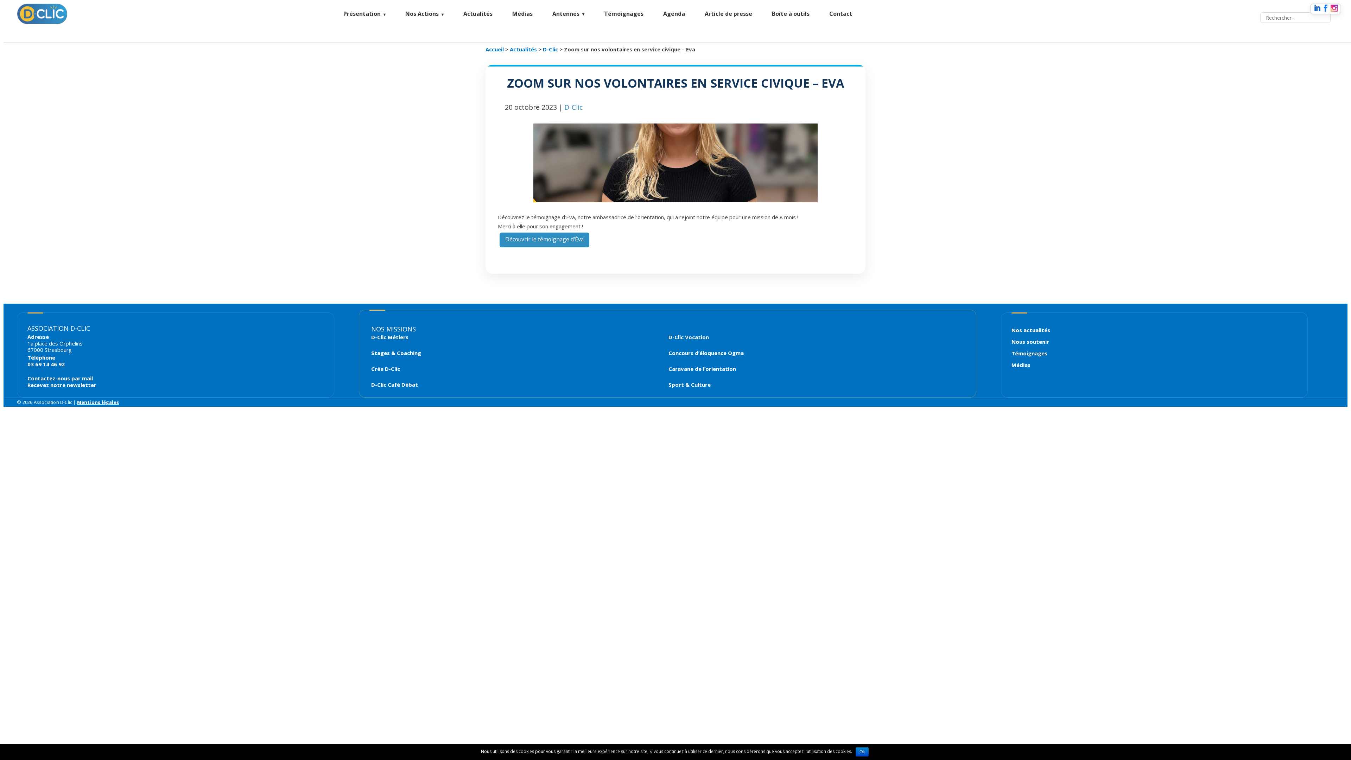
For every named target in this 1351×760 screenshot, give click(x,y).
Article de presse (728, 14)
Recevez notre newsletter (61, 384)
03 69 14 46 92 (46, 364)
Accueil (495, 49)
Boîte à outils (791, 14)
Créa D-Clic (385, 369)
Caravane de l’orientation (702, 369)
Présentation (362, 14)
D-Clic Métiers (389, 337)
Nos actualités (1030, 330)
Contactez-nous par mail (60, 378)
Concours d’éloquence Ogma (706, 353)
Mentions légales (98, 402)
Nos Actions (422, 14)
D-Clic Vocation (688, 337)
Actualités (478, 14)
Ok (862, 751)
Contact (840, 14)
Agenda (674, 14)
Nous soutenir (1030, 341)
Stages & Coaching (396, 353)
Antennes (565, 14)
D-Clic (550, 49)
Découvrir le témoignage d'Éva (544, 239)
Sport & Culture (689, 385)
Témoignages (623, 14)
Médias (522, 14)
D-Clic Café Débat (394, 385)
